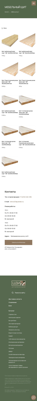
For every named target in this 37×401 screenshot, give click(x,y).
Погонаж (11, 348)
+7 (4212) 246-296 (25, 197)
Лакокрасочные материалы (17, 357)
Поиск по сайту (20, 293)
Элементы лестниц (14, 330)
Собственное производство (17, 339)
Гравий (11, 336)
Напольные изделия (14, 317)
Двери (10, 351)
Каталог (7, 12)
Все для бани (12, 320)
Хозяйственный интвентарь (17, 354)
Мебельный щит (13, 327)
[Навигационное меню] (34, 3)
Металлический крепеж (16, 345)
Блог (10, 306)
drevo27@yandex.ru (17, 202)
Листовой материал (14, 323)
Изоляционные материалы (16, 342)
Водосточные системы (15, 333)
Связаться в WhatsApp (18, 242)
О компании (13, 302)
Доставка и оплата (15, 299)
